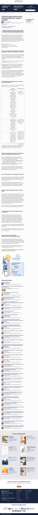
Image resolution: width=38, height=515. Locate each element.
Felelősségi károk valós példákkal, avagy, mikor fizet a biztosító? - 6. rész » (12, 360)
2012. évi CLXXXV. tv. (13, 147)
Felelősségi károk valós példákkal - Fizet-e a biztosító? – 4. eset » (13, 340)
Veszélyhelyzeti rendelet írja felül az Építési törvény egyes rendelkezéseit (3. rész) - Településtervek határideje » (12, 387)
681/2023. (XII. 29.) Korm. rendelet (11, 45)
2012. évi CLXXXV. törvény (11, 85)
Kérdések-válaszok (19, 499)
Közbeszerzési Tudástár (19, 500)
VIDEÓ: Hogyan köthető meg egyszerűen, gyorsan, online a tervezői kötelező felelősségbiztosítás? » (13, 407)
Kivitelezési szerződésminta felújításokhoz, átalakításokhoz (11, 469)
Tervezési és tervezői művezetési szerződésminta (31, 458)
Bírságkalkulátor (29, 436)
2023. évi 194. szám (10, 44)
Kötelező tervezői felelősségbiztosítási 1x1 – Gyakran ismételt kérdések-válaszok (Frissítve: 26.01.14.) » (12, 393)
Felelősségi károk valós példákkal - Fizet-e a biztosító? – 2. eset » (13, 331)
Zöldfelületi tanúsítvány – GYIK (13, 458)
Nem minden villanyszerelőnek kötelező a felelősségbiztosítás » (10, 315)
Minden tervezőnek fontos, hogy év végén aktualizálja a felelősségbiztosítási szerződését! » (12, 421)
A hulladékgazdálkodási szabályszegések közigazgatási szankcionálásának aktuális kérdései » (12, 369)
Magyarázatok (18, 492)
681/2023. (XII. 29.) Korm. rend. (6, 164)
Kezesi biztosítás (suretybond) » (8, 311)
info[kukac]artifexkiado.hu (6, 495)
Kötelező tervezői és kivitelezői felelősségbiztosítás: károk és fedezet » (12, 287)
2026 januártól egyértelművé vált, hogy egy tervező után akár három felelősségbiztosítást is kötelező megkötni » (13, 426)
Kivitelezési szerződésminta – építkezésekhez (12, 437)
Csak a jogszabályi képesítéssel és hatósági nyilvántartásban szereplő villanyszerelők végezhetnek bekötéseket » (12, 320)
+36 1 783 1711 (4, 496)
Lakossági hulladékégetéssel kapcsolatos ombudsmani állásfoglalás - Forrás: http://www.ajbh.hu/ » (12, 374)
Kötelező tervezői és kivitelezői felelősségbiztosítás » (12, 307)
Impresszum (27, 498)
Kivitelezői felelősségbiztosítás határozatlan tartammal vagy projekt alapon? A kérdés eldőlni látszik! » (12, 336)
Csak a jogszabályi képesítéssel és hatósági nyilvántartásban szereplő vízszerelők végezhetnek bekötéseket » (12, 326)
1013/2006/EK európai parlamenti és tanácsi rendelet (13, 133)
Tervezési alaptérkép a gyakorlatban (12, 447)
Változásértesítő (28, 492)
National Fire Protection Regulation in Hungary (31, 468)
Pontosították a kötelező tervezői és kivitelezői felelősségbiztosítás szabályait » (11, 298)
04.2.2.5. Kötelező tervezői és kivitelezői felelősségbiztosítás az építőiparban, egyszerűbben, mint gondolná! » (13, 302)
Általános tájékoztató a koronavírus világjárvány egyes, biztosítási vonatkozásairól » (12, 365)
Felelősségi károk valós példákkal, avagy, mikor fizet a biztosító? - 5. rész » (12, 355)
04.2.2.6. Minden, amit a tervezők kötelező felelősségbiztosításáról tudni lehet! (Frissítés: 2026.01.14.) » (11, 397)
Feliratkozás (15, 9)
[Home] (19, 1)
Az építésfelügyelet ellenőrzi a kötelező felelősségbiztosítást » (10, 293)
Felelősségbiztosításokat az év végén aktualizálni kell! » (12, 378)
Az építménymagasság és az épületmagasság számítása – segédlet (31, 447)
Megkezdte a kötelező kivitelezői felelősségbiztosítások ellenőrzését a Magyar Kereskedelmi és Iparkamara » (13, 417)
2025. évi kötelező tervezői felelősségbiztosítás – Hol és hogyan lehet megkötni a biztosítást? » (12, 403)
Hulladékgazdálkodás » (6, 282)
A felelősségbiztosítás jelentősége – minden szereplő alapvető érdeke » (12, 351)
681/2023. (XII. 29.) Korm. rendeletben (17, 168)
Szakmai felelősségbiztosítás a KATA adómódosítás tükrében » (11, 382)
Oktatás (26, 499)
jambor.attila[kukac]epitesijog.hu (6, 500)
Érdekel (3, 9)
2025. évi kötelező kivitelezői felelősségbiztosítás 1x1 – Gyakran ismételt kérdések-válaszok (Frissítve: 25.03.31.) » (13, 412)
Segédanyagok (18, 498)
